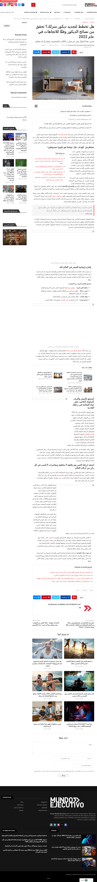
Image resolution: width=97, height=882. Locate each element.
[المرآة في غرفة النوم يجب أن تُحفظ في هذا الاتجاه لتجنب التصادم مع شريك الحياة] (58, 390)
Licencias (67, 12)
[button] (4, 237)
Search (24, 22)
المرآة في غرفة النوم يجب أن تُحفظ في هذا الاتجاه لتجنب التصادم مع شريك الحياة (44, 388)
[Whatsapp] (8, 4)
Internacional (92, 12)
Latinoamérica (42, 810)
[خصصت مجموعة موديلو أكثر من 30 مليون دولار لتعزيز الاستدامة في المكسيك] (21, 163)
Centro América (18, 807)
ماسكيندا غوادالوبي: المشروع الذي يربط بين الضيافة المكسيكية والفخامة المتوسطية (15, 41)
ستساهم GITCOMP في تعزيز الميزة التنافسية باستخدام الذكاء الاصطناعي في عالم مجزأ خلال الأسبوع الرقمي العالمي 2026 (8, 148)
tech (77, 590)
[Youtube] (12, 4)
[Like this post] (73, 52)
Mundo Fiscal (44, 12)
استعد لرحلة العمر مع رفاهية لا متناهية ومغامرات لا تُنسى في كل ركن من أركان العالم (64, 128)
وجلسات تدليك (57, 196)
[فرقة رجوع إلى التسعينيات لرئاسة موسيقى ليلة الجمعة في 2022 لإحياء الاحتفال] (89, 862)
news (91, 590)
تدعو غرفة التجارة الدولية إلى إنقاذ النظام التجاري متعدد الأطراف (21, 197)
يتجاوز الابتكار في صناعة (73, 351)
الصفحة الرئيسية (89, 18)
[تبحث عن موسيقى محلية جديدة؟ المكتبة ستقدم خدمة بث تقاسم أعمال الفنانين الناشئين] (89, 850)
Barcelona (20, 805)
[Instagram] (15, 4)
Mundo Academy (29, 12)
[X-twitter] (62, 824)
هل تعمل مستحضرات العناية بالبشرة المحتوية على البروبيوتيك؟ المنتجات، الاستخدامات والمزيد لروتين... (47, 663)
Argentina (44, 802)
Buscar (33, 5)
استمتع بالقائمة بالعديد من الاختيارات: (78, 119)
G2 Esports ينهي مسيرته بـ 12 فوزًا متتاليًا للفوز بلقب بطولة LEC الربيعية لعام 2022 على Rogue (63, 578)
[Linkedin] (55, 824)
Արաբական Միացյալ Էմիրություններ (81, 45)
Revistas (57, 12)
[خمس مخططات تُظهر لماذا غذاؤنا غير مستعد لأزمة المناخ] (47, 711)
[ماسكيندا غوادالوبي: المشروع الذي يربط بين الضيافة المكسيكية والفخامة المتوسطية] (21, 137)
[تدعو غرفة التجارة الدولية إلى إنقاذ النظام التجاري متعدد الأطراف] (21, 189)
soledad (84, 590)
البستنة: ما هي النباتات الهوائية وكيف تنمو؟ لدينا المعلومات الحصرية (72, 575)
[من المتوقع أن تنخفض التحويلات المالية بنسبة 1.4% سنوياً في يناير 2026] (8, 189)
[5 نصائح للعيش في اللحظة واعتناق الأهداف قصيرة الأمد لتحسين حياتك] (58, 375)
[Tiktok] (5, 4)
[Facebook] (23, 4)
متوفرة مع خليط (70, 288)
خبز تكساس (64, 300)
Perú (21, 802)
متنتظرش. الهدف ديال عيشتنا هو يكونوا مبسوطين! (75, 111)
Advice (67, 18)
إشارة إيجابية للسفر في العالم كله (80, 115)
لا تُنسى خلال (49, 538)
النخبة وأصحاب (62, 134)
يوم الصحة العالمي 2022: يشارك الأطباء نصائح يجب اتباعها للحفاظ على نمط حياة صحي (73, 388)
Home (48, 878)
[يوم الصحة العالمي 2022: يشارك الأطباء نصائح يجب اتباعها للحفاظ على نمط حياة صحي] (88, 390)
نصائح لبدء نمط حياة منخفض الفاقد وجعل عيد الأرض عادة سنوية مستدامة (70, 572)
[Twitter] (19, 4)
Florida (21, 810)
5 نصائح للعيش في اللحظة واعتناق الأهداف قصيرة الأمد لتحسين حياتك (44, 374)
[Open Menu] (1, 4)
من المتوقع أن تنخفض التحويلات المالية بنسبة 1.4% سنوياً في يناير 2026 (8, 197)
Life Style (77, 18)
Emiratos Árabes (42, 805)
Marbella (44, 807)
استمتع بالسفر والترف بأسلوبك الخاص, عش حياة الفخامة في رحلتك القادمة (66, 124)
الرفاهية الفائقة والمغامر (66, 475)
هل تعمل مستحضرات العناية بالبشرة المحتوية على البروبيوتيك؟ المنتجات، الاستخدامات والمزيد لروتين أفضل (49, 161)
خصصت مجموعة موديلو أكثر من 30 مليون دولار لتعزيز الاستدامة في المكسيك (16, 64)
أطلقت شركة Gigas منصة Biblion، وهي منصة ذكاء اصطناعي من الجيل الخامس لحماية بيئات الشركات (16, 74)
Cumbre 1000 (79, 12)
